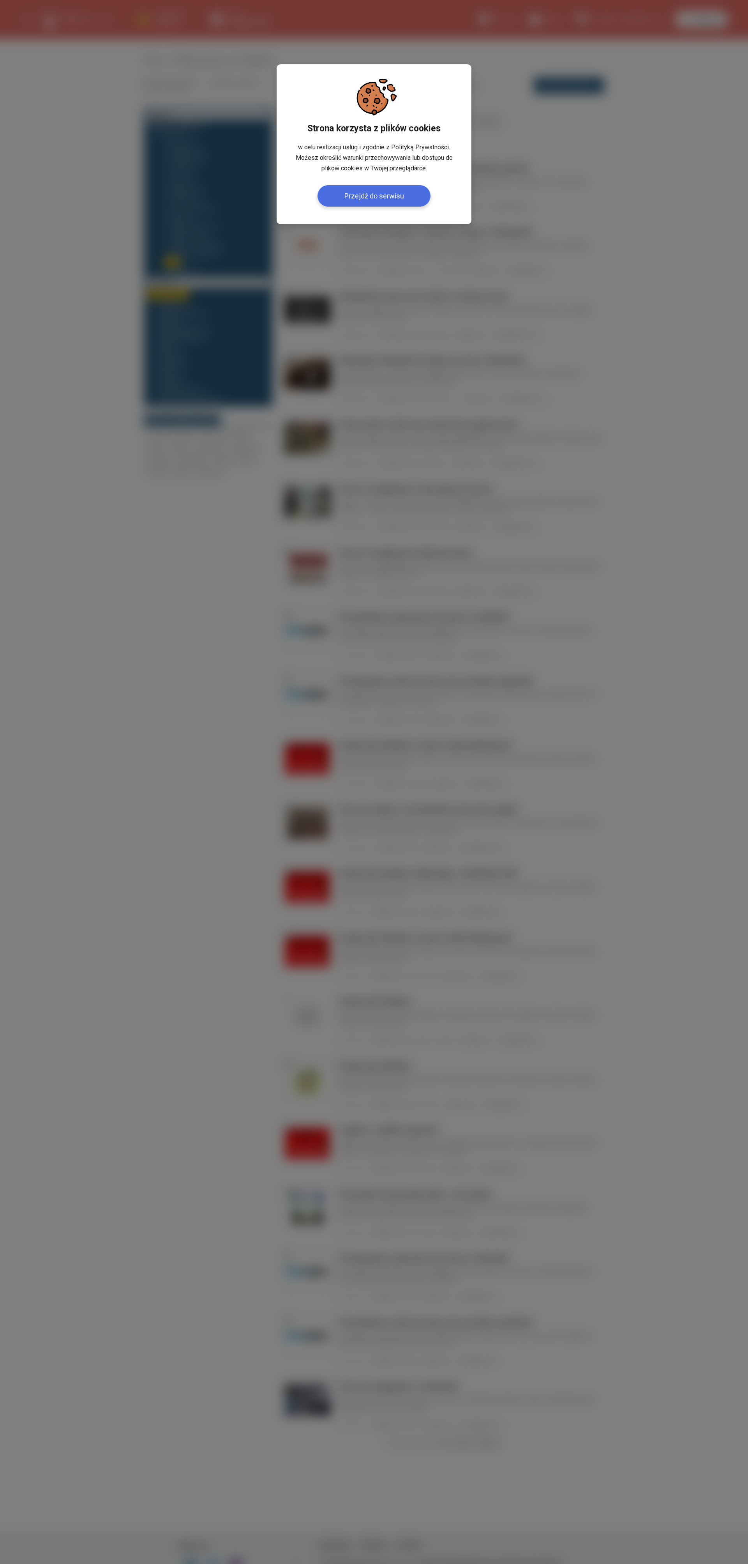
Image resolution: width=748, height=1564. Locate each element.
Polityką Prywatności (420, 147)
